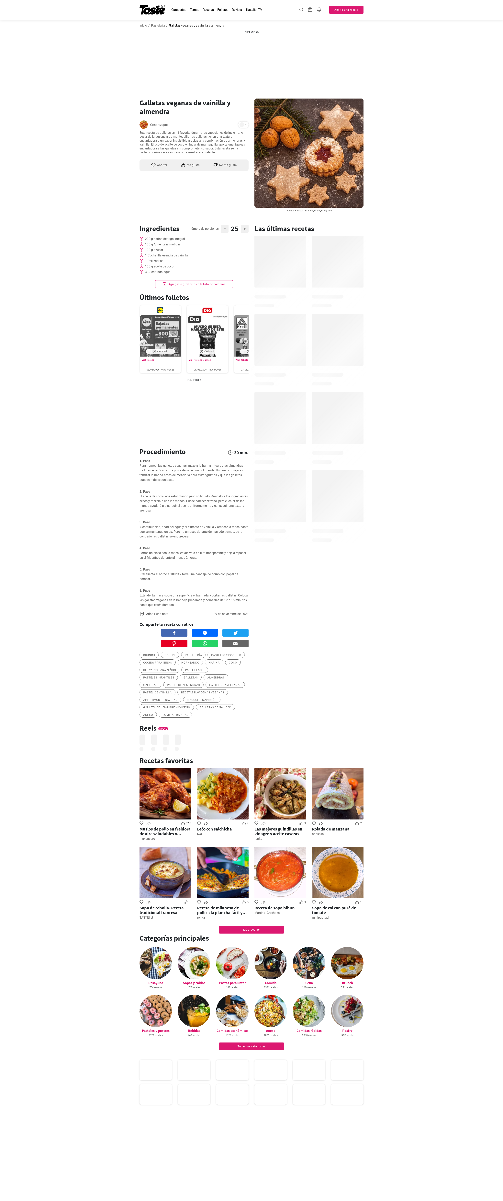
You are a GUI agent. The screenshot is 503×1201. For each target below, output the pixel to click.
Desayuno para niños (159, 670)
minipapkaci (320, 917)
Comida (270, 983)
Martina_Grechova (267, 913)
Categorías (178, 10)
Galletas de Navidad (215, 707)
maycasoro (147, 839)
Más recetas (251, 929)
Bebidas (194, 1030)
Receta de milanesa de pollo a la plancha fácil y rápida (219, 910)
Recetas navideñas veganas (202, 692)
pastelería (193, 655)
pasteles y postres (226, 655)
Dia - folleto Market (200, 359)
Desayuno (155, 983)
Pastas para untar (232, 983)
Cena (309, 983)
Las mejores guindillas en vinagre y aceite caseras (278, 831)
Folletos (222, 10)
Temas (194, 10)
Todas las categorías (251, 1046)
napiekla (318, 834)
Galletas (191, 677)
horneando (190, 662)
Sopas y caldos (194, 983)
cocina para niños (157, 662)
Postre (347, 1030)
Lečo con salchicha (214, 829)
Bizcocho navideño (202, 699)
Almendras (216, 677)
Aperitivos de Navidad (160, 699)
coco (233, 662)
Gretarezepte (159, 125)
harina (214, 662)
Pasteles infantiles (158, 677)
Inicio (143, 25)
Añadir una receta (346, 9)
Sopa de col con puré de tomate (334, 910)
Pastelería (158, 25)
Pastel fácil (194, 670)
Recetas (208, 10)
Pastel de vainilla (157, 692)
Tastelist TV (254, 10)
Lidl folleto (148, 359)
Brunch (347, 983)
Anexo (148, 714)
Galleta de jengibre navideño (166, 707)
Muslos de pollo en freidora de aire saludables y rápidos (165, 831)
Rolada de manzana (331, 829)
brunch (149, 655)
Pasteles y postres (156, 1030)
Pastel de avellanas (225, 685)
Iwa (199, 834)
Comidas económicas (232, 1030)
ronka (258, 839)
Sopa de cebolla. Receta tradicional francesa (162, 910)
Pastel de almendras (183, 685)
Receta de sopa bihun (274, 907)
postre (169, 655)
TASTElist (146, 917)
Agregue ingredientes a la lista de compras (196, 284)
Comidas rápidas (175, 714)
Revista (237, 10)
